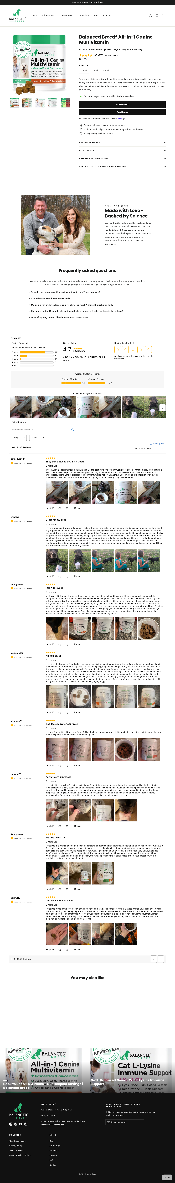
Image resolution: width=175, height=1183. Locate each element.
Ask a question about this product (103, 166)
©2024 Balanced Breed (87, 1174)
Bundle (83, 66)
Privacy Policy (15, 1145)
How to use (86, 150)
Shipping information (93, 158)
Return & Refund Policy (19, 1155)
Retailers (84, 15)
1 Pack (84, 70)
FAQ (96, 15)
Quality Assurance (17, 1140)
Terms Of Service (17, 1150)
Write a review (111, 55)
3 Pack (106, 70)
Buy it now (122, 112)
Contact (107, 15)
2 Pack (95, 70)
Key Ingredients (89, 142)
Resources (67, 15)
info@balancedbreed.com (53, 1124)
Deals (34, 15)
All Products (48, 15)
